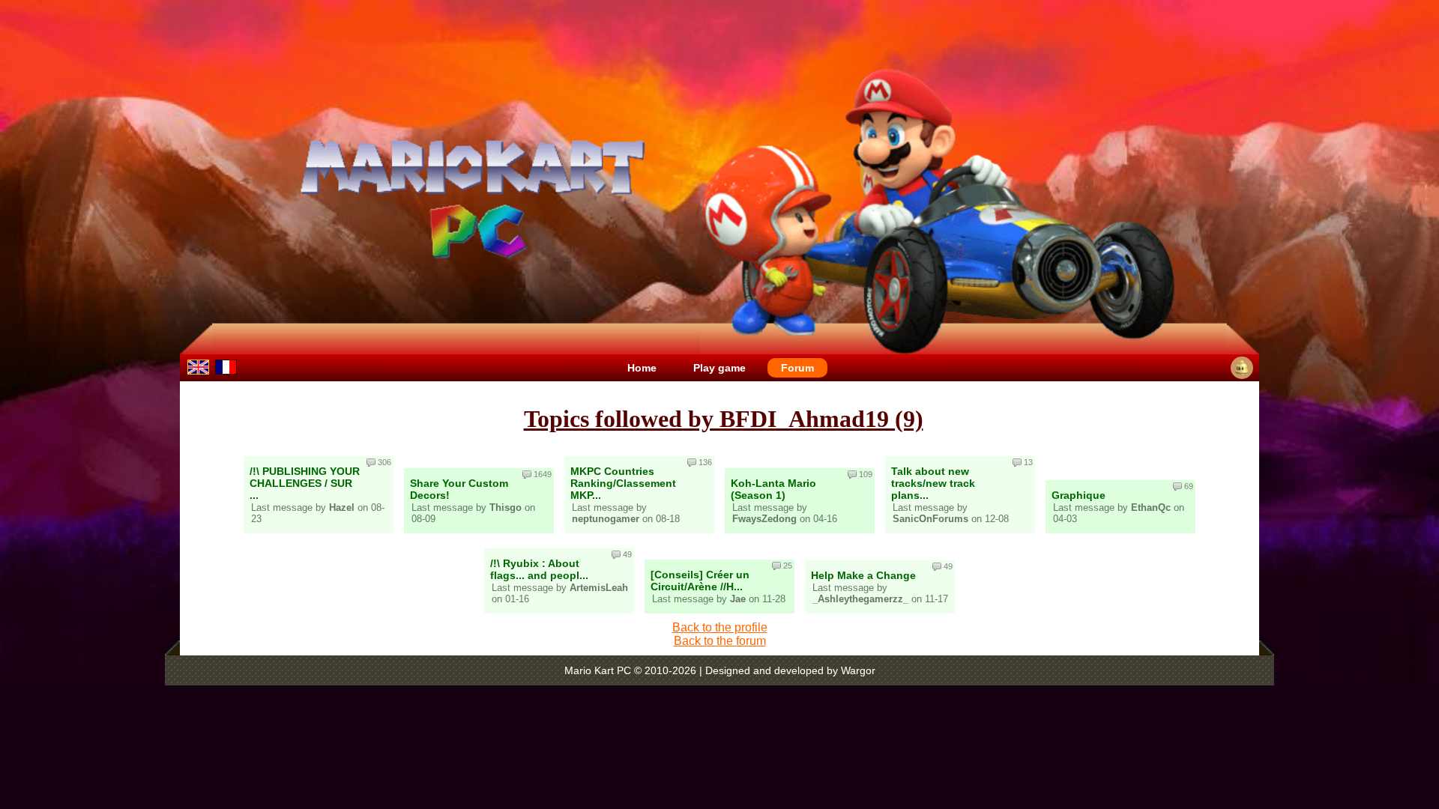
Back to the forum (720, 640)
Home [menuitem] (642, 368)
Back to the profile (719, 627)
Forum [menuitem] (797, 368)
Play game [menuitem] (719, 368)
